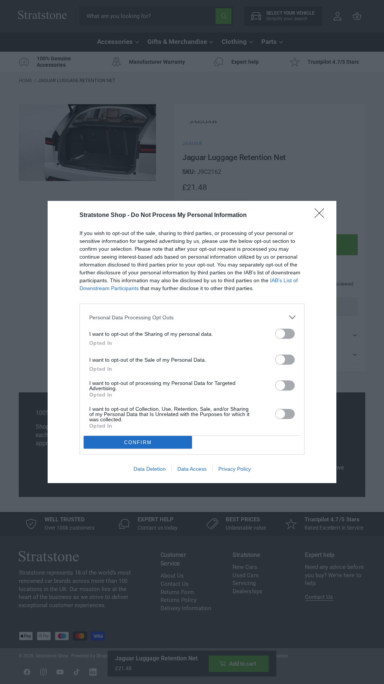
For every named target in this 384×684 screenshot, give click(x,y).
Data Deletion (150, 469)
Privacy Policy (234, 469)
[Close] (322, 215)
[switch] (285, 334)
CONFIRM (138, 442)
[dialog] (192, 342)
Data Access (192, 469)
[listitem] (192, 317)
